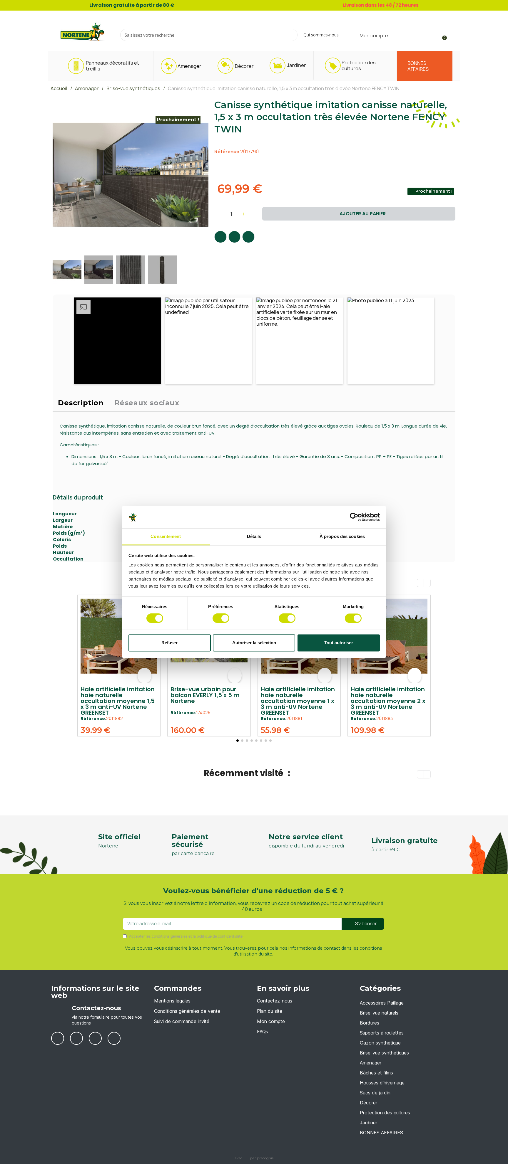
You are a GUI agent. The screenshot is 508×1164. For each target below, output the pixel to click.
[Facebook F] (220, 237)
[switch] (221, 618)
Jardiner (368, 1123)
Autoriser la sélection (254, 642)
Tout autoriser (338, 642)
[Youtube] (76, 1038)
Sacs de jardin (375, 1093)
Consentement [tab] (166, 536)
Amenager (87, 88)
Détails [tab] (254, 536)
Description (81, 402)
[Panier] (442, 35)
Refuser (169, 642)
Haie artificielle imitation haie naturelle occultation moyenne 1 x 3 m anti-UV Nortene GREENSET (298, 701)
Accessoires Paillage (382, 1003)
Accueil (59, 88)
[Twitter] (234, 237)
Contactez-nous (96, 1008)
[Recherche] (291, 35)
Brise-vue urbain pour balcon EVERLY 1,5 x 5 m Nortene (205, 695)
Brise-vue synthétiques (133, 88)
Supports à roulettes (382, 1033)
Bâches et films (376, 1073)
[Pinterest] (248, 237)
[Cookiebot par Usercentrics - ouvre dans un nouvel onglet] (354, 517)
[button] (58, 175)
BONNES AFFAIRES (381, 1133)
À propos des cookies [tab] (342, 536)
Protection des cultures (385, 1113)
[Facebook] (57, 1038)
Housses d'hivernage (382, 1083)
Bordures (369, 1023)
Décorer (368, 1103)
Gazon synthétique (380, 1043)
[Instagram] (114, 1038)
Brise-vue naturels (379, 1013)
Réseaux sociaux (146, 402)
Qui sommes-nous (321, 35)
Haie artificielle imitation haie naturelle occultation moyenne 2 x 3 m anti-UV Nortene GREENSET (388, 701)
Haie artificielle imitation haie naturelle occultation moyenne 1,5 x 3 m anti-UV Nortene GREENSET (118, 701)
